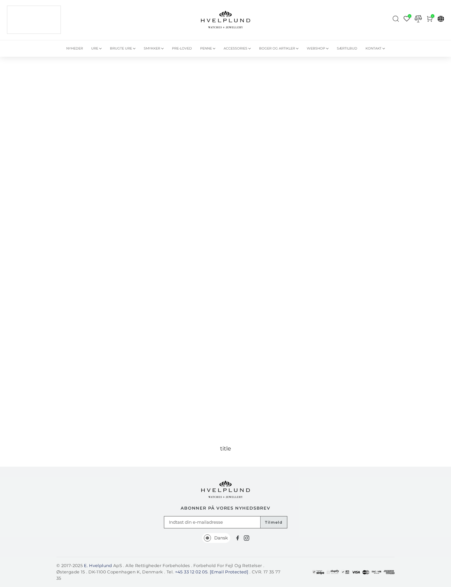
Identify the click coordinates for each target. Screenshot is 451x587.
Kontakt (373, 48)
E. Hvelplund (98, 565)
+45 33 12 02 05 (191, 572)
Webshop (316, 48)
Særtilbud (347, 48)
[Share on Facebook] (237, 538)
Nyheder (74, 48)
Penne (206, 48)
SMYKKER (152, 48)
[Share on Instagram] (246, 538)
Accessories (235, 48)
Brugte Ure (121, 48)
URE (94, 48)
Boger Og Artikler (277, 48)
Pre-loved (182, 48)
